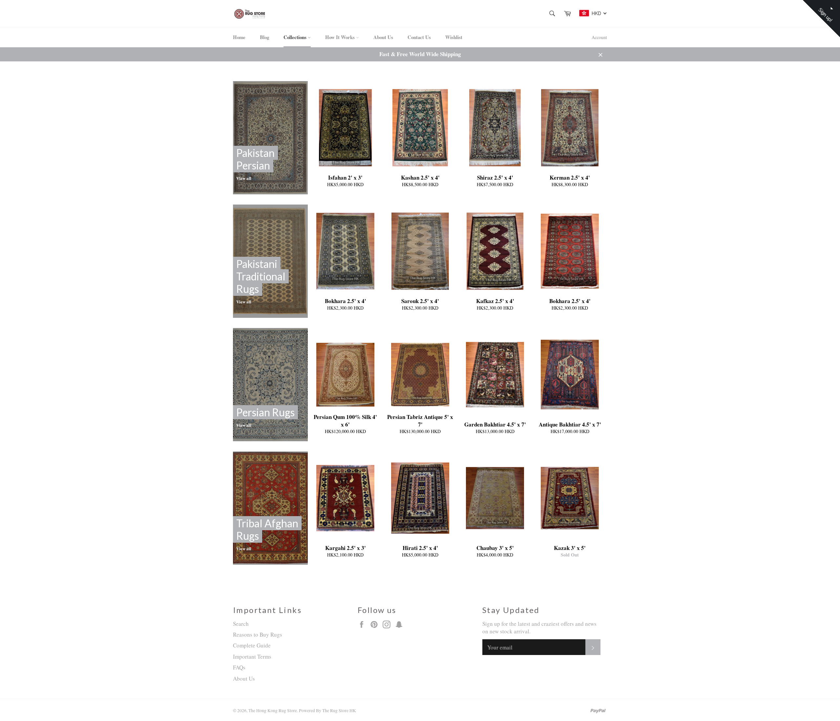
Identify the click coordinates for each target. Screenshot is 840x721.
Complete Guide (252, 645)
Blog (264, 37)
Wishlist (453, 37)
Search (241, 623)
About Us (383, 37)
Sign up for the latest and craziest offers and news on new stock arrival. (539, 627)
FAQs (239, 667)
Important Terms (252, 656)
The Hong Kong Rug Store (272, 710)
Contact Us (419, 37)
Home (239, 37)
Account (599, 37)
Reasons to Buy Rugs (257, 634)
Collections (296, 37)
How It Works (340, 37)
